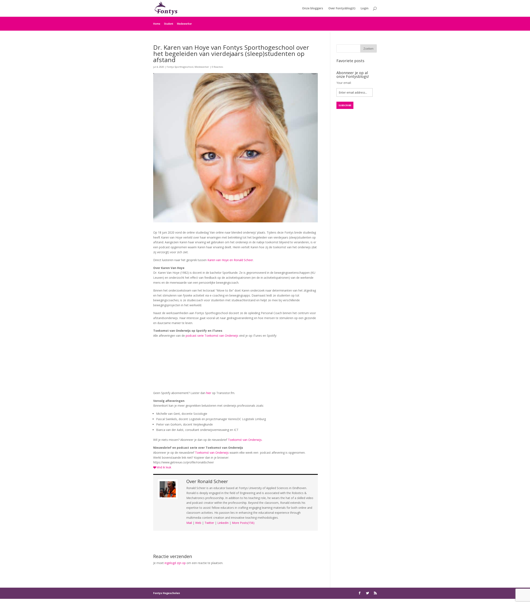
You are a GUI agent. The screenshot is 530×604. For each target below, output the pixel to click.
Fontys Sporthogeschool (180, 66)
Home (156, 23)
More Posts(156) (243, 523)
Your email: (343, 83)
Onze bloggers (312, 8)
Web (198, 523)
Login (365, 8)
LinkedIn (223, 523)
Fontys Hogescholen (166, 593)
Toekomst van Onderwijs (212, 453)
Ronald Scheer (213, 481)
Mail (189, 523)
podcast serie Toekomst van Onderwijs (212, 336)
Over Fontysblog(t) (341, 8)
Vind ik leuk (164, 467)
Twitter (209, 523)
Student (168, 23)
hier (208, 393)
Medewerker (184, 23)
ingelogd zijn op (175, 563)
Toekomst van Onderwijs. (245, 440)
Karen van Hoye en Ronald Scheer (230, 260)
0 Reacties (217, 66)
